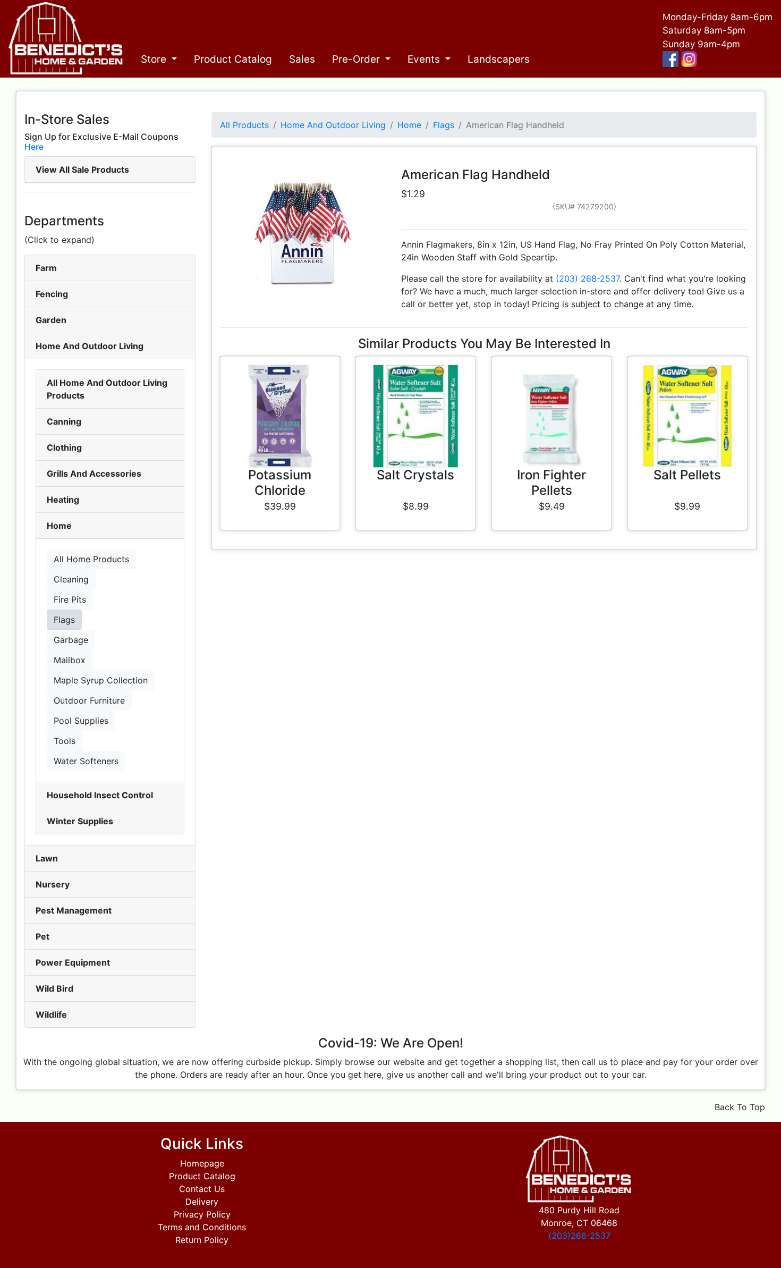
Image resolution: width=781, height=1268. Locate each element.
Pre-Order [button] (357, 59)
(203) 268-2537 (587, 278)
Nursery (53, 884)
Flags (64, 619)
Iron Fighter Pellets (551, 482)
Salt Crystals (415, 475)
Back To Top (740, 1107)
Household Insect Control (100, 795)
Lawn (47, 858)
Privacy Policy (202, 1214)
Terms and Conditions (202, 1227)
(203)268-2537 (579, 1235)
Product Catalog (233, 59)
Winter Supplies (80, 821)
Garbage (71, 640)
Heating (63, 499)
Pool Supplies (81, 720)
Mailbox (70, 660)
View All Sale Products (82, 169)
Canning (64, 421)
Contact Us (202, 1189)
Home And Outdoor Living (89, 346)
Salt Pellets (687, 475)
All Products (244, 125)
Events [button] (425, 59)
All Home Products (91, 559)
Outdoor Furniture (89, 700)
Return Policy (201, 1240)
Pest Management (74, 910)
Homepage (202, 1163)
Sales (302, 59)
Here (34, 146)
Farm (46, 268)
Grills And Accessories (94, 473)
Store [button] (155, 59)
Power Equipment (73, 962)
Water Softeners (86, 761)
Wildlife (51, 1014)
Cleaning (71, 579)
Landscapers (499, 59)
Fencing (52, 294)
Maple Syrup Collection (101, 680)
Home (59, 525)
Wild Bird (54, 988)
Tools (64, 741)
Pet (42, 936)
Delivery (201, 1201)
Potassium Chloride (279, 482)
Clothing (64, 447)
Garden (51, 320)
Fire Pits (70, 599)
